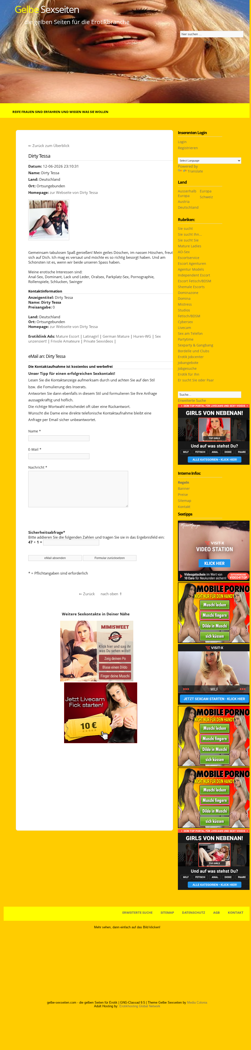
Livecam (184, 327)
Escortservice (188, 257)
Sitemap (184, 500)
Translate (195, 171)
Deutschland (188, 207)
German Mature (116, 336)
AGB (216, 912)
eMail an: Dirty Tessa (46, 356)
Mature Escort (67, 336)
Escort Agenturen (192, 263)
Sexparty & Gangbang (195, 345)
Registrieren (188, 148)
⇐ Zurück (87, 593)
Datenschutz (193, 912)
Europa (206, 191)
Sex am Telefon (190, 333)
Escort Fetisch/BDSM (194, 281)
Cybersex (185, 321)
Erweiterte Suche (192, 400)
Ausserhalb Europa (187, 193)
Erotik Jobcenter (191, 356)
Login (182, 141)
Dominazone (188, 292)
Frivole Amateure (65, 341)
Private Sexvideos (98, 341)
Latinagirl (91, 336)
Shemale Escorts (191, 286)
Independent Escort (194, 275)
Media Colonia (197, 1002)
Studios (184, 310)
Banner (184, 488)
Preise (183, 494)
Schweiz (206, 197)
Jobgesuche (187, 368)
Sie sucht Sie (188, 240)
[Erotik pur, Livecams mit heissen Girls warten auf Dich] (214, 641)
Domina (184, 298)
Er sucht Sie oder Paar (196, 380)
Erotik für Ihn (188, 374)
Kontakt (184, 506)
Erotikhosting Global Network (139, 1006)
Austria (184, 201)
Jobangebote (188, 362)
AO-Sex (184, 252)
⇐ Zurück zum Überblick (48, 145)
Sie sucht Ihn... (190, 234)
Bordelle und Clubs (193, 351)
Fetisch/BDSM (189, 316)
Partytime (185, 339)
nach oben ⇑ (111, 593)
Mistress (185, 304)
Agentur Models (191, 269)
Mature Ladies (189, 246)
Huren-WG (142, 336)
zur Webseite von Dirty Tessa (74, 192)
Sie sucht (185, 228)
